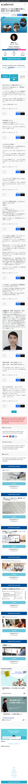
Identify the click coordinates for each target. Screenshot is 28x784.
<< (3, 411)
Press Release (14, 775)
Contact (14, 773)
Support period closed (14, 58)
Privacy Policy (14, 772)
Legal (14, 767)
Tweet (25, 14)
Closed (14, 483)
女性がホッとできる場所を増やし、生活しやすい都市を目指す (14, 10)
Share (20, 14)
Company (14, 776)
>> (24, 411)
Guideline (14, 770)
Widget (14, 14)
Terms (14, 769)
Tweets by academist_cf (14, 743)
